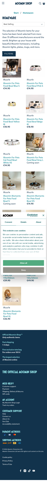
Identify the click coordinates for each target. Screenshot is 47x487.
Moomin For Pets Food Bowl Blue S (11, 84)
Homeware (28, 13)
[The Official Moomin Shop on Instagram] (25, 471)
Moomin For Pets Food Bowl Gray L (35, 158)
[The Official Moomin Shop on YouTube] (33, 471)
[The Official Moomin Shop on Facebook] (20, 471)
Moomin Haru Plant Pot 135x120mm (33, 275)
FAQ (4, 414)
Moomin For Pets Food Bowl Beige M (35, 122)
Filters (8, 53)
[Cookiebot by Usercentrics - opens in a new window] (27, 215)
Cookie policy (7, 457)
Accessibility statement (11, 424)
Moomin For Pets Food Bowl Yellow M (11, 122)
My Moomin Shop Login (11, 403)
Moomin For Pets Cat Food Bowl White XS (11, 160)
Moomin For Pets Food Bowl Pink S (35, 84)
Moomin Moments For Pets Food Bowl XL (12, 314)
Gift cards (6, 394)
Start (16, 13)
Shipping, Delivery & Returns (12, 391)
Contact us (6, 416)
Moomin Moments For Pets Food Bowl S (12, 199)
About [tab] (38, 222)
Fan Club (5, 421)
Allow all (23, 263)
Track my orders (8, 405)
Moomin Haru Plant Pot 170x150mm (9, 275)
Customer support (9, 386)
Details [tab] (24, 222)
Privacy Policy (7, 461)
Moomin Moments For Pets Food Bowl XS (35, 199)
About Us (6, 419)
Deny (23, 270)
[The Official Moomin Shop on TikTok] (29, 471)
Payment (5, 389)
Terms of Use (7, 464)
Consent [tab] (8, 222)
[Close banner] (43, 215)
